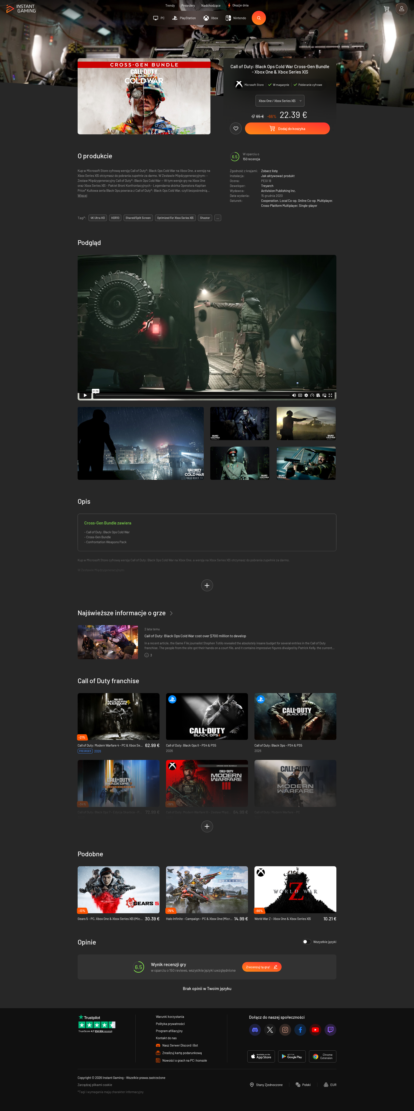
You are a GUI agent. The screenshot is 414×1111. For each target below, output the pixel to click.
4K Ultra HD (98, 218)
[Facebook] (300, 1030)
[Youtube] (315, 1030)
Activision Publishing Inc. (278, 191)
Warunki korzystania (170, 1016)
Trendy (170, 5)
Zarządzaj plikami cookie (95, 1085)
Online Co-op (307, 200)
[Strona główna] (21, 9)
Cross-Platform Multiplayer (279, 205)
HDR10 (115, 218)
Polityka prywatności (170, 1024)
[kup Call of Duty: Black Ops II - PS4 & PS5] (207, 716)
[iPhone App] (261, 1056)
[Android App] (292, 1056)
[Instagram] (285, 1030)
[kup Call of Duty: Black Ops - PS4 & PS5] (295, 716)
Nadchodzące (211, 5)
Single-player (308, 205)
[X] (270, 1030)
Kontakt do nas (166, 1038)
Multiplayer (324, 200)
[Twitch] (330, 1030)
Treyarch (267, 186)
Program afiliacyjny (169, 1031)
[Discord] (255, 1030)
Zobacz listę (269, 171)
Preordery (188, 5)
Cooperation (269, 200)
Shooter (205, 218)
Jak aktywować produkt (278, 176)
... (217, 218)
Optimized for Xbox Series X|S (175, 218)
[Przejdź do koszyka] (386, 8)
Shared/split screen (138, 218)
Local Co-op (288, 200)
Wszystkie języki (324, 942)
